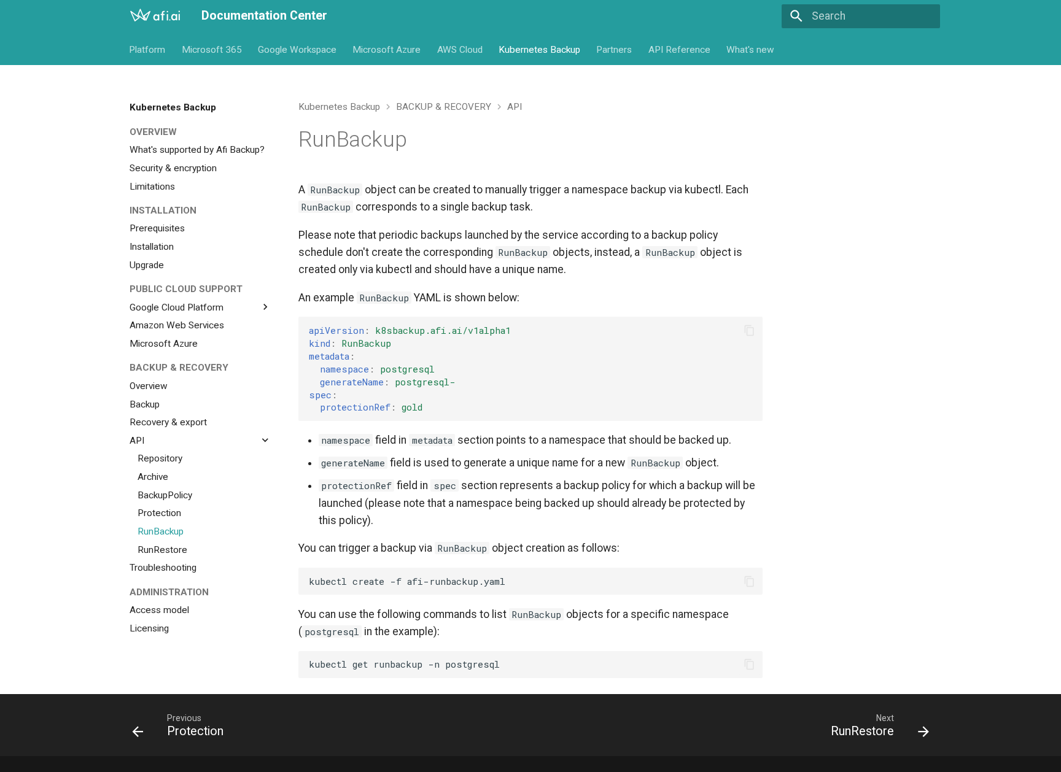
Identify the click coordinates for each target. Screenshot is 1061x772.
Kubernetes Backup (539, 49)
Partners (614, 49)
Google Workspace (297, 49)
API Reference (679, 49)
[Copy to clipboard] (749, 330)
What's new (751, 49)
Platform (148, 49)
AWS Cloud (460, 49)
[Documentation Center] (154, 15)
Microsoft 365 (212, 49)
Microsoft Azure (387, 49)
